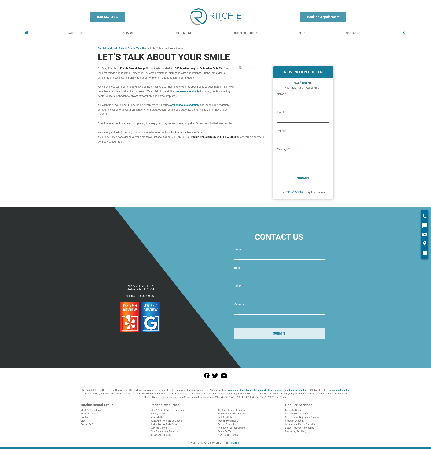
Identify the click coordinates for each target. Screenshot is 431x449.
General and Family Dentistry (300, 424)
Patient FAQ (87, 424)
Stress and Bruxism (160, 435)
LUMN (233, 443)
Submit (303, 178)
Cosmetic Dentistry (295, 410)
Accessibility (156, 417)
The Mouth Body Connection (232, 413)
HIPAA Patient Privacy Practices (167, 410)
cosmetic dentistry (239, 390)
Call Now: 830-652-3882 (140, 296)
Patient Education (227, 424)
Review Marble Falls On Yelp (164, 424)
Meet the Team (88, 413)
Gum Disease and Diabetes (164, 431)
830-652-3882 (107, 17)
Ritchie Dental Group (97, 405)
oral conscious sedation (184, 105)
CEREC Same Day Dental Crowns (302, 417)
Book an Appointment (323, 17)
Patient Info (184, 33)
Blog (301, 33)
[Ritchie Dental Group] (215, 16)
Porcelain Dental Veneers (298, 413)
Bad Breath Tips (226, 417)
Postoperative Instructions (231, 427)
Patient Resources (164, 405)
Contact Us (354, 33)
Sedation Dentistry (294, 420)
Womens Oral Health (228, 420)
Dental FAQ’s (224, 431)
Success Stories (246, 33)
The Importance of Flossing (232, 410)
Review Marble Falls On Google (166, 420)
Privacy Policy (157, 413)
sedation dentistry (339, 390)
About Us (75, 33)
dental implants (258, 390)
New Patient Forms (228, 435)
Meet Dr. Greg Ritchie (92, 410)
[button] (404, 33)
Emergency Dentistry (296, 431)
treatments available (187, 91)
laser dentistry (276, 390)
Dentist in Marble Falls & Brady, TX (118, 48)
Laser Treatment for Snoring (299, 427)
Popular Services (298, 405)
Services (129, 33)
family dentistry (297, 390)
